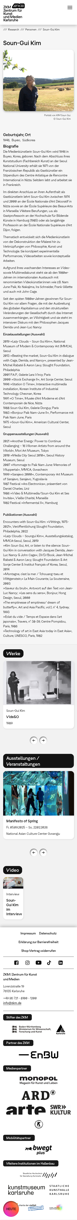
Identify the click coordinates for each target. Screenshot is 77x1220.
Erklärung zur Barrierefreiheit (38, 942)
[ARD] (38, 1095)
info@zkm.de (12, 1003)
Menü (70, 7)
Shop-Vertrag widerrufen (38, 950)
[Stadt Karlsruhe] (61, 1029)
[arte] (26, 1109)
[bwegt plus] (38, 1150)
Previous (34, 740)
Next (43, 740)
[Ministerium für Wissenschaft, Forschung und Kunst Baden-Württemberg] (31, 1029)
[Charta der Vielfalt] (28, 1208)
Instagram (27, 962)
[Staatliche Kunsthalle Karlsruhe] (59, 1190)
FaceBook (16, 962)
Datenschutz (47, 933)
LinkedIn (61, 962)
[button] (38, 80)
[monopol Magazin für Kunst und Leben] (38, 1080)
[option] (14, 898)
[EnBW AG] (38, 1054)
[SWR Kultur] (60, 1110)
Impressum (28, 933)
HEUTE (11, 1209)
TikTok (50, 962)
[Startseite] (17, 12)
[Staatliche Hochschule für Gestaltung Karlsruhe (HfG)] (38, 1175)
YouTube (38, 962)
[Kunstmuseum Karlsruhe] (26, 1190)
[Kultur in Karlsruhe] (38, 1124)
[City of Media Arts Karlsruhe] (56, 1208)
